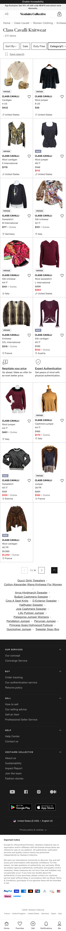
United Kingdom (19, 913)
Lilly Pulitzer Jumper (31, 613)
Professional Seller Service (21, 719)
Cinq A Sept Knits (17, 601)
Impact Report (13, 768)
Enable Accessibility (33, 1)
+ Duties (11, 227)
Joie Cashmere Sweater (31, 609)
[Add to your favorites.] (29, 97)
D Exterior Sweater (45, 601)
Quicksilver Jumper (19, 629)
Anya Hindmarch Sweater (31, 593)
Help (8, 730)
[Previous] (24, 570)
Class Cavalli (21, 23)
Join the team (13, 773)
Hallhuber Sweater (31, 605)
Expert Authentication (48, 368)
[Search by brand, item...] (6, 14)
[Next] (41, 570)
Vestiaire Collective (19, 752)
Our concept (12, 655)
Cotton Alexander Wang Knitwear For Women (33, 585)
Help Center (12, 736)
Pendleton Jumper (18, 621)
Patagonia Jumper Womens (31, 617)
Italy (60, 913)
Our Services (14, 649)
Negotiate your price (14, 368)
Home (6, 23)
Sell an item (12, 714)
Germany (45, 913)
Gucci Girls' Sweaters (31, 581)
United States (33, 913)
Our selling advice (16, 709)
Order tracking (14, 677)
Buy (7, 671)
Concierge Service (16, 660)
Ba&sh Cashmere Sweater (31, 597)
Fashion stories (14, 778)
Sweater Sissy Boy (47, 629)
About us (10, 758)
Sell (8, 698)
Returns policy (13, 687)
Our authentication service (21, 682)
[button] (59, 14)
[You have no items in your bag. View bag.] (59, 14)
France (7, 913)
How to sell (11, 704)
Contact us (11, 741)
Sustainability (13, 763)
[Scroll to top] (54, 570)
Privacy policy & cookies (32, 829)
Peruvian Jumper (45, 621)
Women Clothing (43, 23)
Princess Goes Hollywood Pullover (31, 625)
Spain (53, 913)
